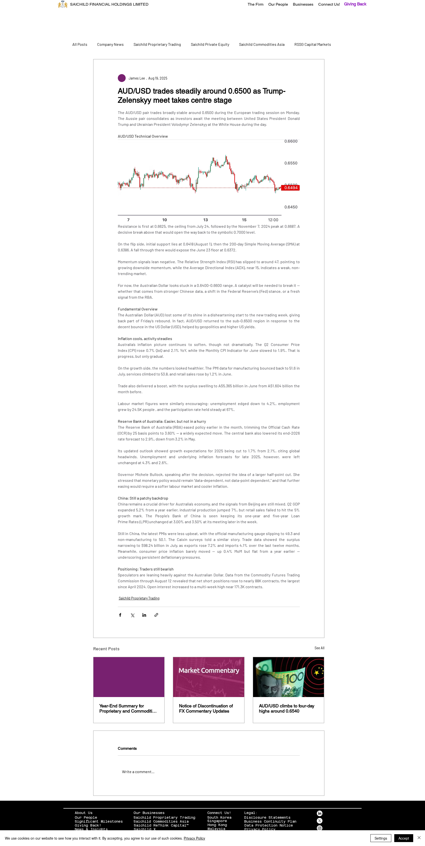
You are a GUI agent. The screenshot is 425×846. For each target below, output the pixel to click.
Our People (86, 817)
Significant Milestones (99, 821)
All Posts (79, 44)
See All (319, 648)
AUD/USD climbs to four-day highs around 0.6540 (286, 708)
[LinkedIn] (319, 813)
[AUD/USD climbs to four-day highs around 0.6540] (288, 677)
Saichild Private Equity (210, 44)
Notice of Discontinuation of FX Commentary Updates (206, 708)
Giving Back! (88, 825)
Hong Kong (217, 825)
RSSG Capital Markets (312, 44)
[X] (319, 821)
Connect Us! (219, 813)
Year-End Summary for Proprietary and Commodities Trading (128, 708)
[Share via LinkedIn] (144, 615)
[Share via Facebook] (120, 615)
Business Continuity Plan (270, 821)
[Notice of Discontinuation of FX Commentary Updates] (208, 677)
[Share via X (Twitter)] (132, 615)
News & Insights (91, 829)
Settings (381, 838)
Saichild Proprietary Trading (157, 44)
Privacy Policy (259, 829)
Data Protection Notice (268, 825)
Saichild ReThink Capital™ (161, 825)
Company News (110, 44)
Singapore (217, 821)
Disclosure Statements (267, 817)
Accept (403, 838)
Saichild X (145, 829)
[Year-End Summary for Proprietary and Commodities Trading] (129, 677)
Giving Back (355, 3)
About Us (83, 813)
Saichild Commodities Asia (262, 44)
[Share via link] (156, 615)
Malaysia (216, 829)
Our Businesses (149, 813)
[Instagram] (319, 828)
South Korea (219, 817)
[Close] (419, 838)
